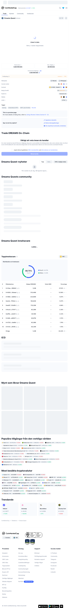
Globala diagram (7, 572)
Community (54, 547)
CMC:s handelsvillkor (33, 150)
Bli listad (36, 544)
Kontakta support (39, 550)
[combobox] (39, 24)
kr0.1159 (35, 465)
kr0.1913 (36, 468)
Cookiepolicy (22, 556)
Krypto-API (5, 563)
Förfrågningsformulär (40, 547)
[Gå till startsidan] (9, 8)
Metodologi (21, 566)
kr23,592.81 (13, 471)
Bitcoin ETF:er (6, 560)
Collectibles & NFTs (13, 107)
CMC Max (5, 553)
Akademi (4, 544)
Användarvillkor (22, 547)
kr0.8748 (10, 473)
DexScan (4, 566)
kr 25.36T (28, 8)
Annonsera (5, 547)
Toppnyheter (6, 556)
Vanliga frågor (38, 553)
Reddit (53, 560)
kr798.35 (30, 473)
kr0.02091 (12, 465)
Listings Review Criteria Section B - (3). (37, 114)
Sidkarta (4, 588)
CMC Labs (5, 550)
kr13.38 (58, 468)
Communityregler (23, 560)
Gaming (4, 107)
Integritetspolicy (23, 550)
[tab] (18, 24)
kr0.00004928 (14, 484)
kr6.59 (52, 473)
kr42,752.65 (55, 476)
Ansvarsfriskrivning (24, 563)
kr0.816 (36, 482)
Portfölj (4, 579)
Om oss (20, 544)
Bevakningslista (7, 582)
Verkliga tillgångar (7, 569)
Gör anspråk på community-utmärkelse (55, 125)
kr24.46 (15, 479)
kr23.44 (39, 484)
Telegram (53, 550)
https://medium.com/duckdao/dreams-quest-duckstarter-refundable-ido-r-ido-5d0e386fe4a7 (33, 350)
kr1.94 (12, 476)
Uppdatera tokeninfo (50, 120)
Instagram (54, 553)
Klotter (4, 585)
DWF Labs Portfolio (25, 107)
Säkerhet (21, 569)
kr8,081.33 (57, 471)
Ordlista (36, 556)
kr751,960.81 (13, 468)
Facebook (54, 556)
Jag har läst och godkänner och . (36, 150)
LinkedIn (53, 563)
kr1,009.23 (36, 471)
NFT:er (4, 575)
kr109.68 (33, 476)
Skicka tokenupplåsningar (52, 123)
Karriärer (20, 572)
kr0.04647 (14, 482)
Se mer (63, 180)
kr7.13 (37, 479)
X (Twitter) (54, 544)
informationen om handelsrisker (49, 150)
